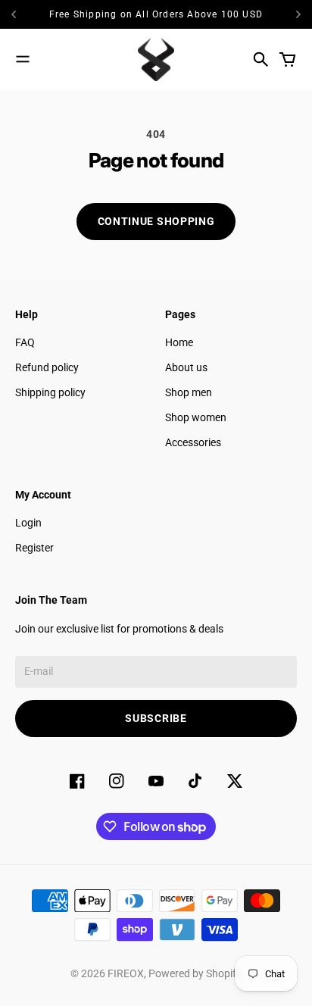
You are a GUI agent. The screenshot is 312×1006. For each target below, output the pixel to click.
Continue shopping (156, 221)
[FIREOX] (156, 59)
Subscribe (155, 718)
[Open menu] (22, 59)
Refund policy (47, 367)
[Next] (298, 14)
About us (186, 367)
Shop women (195, 417)
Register (34, 548)
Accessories (193, 442)
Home (179, 342)
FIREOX (126, 973)
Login (28, 523)
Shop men (188, 392)
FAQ (25, 342)
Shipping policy (50, 392)
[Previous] (24, 14)
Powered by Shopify (195, 973)
